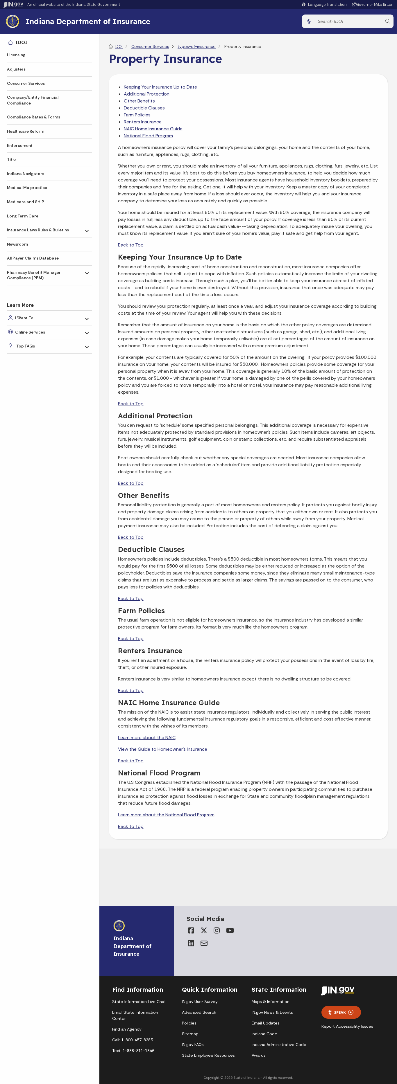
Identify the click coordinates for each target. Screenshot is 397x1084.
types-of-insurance (197, 46)
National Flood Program (148, 136)
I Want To (24, 317)
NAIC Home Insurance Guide (153, 129)
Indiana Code (264, 1033)
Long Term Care (22, 216)
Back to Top (131, 245)
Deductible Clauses (144, 108)
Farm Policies (137, 115)
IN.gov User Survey (200, 1001)
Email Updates (266, 1023)
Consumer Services (26, 83)
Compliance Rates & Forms (33, 117)
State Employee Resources (208, 1055)
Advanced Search (199, 1012)
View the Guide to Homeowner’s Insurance (162, 749)
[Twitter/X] (204, 930)
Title (11, 159)
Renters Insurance (143, 122)
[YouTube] (229, 930)
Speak (340, 1012)
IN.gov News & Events (272, 1012)
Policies (189, 1023)
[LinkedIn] (191, 943)
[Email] (204, 943)
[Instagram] (216, 930)
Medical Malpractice (27, 187)
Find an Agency (127, 1029)
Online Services (30, 332)
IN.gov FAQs (193, 1044)
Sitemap (190, 1033)
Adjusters (16, 69)
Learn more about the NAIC (147, 737)
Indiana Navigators (25, 173)
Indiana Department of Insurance (87, 21)
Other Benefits (139, 101)
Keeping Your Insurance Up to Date (160, 87)
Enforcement (20, 145)
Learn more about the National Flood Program (166, 815)
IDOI (21, 42)
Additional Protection (146, 94)
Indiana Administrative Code (279, 1044)
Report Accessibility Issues (347, 1026)
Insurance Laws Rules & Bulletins (38, 230)
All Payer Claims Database (33, 258)
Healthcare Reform (25, 131)
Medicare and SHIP (25, 201)
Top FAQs (25, 346)
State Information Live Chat (139, 1001)
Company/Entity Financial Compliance (32, 100)
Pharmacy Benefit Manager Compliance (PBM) (34, 275)
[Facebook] (191, 930)
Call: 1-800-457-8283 (132, 1039)
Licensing (16, 54)
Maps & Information (270, 1001)
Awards (259, 1055)
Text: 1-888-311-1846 (133, 1050)
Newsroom (17, 244)
